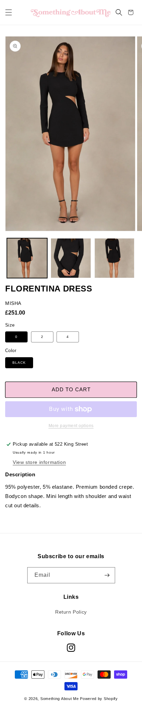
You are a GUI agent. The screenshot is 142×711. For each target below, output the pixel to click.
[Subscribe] (107, 575)
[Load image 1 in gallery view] (27, 258)
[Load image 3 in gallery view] (114, 258)
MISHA (13, 303)
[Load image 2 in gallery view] (71, 258)
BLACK (19, 362)
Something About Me (59, 699)
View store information (39, 462)
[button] (8, 12)
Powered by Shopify (99, 699)
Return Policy (71, 612)
